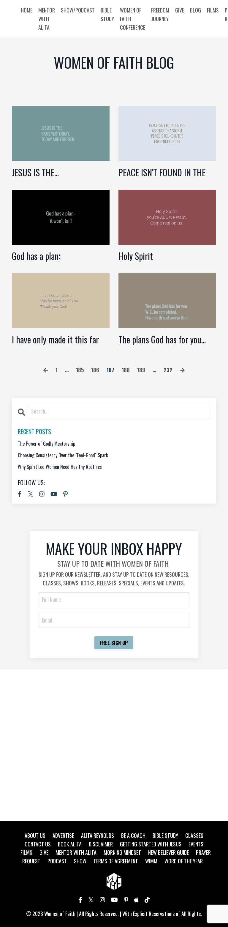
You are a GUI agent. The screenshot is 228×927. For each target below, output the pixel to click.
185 (80, 370)
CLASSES (194, 835)
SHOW (80, 861)
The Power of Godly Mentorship (46, 444)
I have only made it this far (55, 339)
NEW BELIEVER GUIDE (168, 852)
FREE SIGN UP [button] (114, 642)
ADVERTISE (63, 835)
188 (126, 370)
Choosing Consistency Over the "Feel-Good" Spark (63, 455)
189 (141, 370)
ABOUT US (35, 835)
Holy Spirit (135, 256)
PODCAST (57, 861)
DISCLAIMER (101, 844)
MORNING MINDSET (122, 852)
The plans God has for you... (162, 339)
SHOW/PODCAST (78, 10)
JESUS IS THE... (35, 172)
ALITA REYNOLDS (97, 835)
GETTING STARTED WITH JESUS (150, 844)
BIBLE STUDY (107, 14)
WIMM (151, 861)
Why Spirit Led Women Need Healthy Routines (60, 467)
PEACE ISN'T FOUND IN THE (161, 172)
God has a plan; (36, 256)
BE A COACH (133, 835)
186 (95, 370)
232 (168, 370)
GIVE (179, 10)
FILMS (213, 10)
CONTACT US (38, 844)
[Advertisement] (114, 745)
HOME (26, 10)
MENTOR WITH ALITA (46, 18)
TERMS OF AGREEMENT (116, 861)
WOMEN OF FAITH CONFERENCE (132, 18)
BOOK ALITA (70, 844)
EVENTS (196, 844)
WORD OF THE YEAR (183, 861)
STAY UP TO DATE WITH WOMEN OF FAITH (113, 563)
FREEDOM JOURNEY (160, 14)
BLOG (195, 10)
